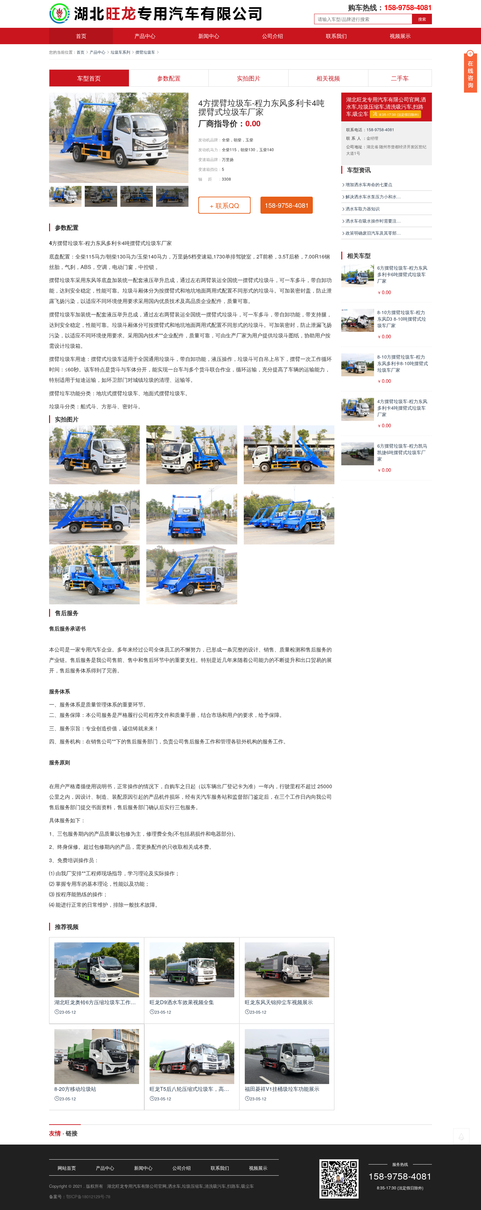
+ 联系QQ (224, 205)
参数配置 (169, 78)
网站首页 (67, 1168)
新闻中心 (208, 36)
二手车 (400, 78)
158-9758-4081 (380, 129)
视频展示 (400, 36)
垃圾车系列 (120, 52)
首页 (81, 36)
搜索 (422, 19)
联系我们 (336, 36)
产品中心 (144, 36)
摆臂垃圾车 (145, 52)
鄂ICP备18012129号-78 (88, 1196)
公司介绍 (272, 36)
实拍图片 (248, 78)
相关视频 (328, 78)
